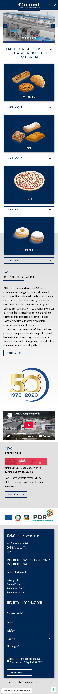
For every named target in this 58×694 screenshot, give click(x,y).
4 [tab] (31, 503)
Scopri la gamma (14, 107)
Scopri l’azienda (14, 353)
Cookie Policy (13, 584)
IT (50, 4)
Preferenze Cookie (16, 588)
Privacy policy (13, 580)
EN (55, 4)
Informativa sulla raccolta (16, 690)
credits (50, 682)
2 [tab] (23, 503)
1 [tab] (19, 503)
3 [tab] (27, 503)
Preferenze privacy (16, 592)
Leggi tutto (13, 494)
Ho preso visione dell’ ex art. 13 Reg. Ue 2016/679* (26, 660)
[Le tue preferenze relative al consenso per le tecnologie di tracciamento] (53, 689)
